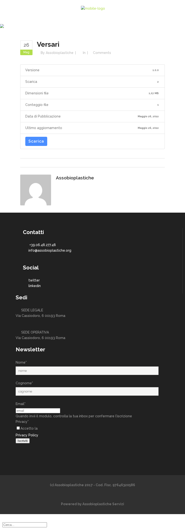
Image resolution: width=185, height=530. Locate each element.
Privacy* (22, 422)
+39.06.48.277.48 (42, 245)
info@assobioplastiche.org (49, 250)
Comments (102, 53)
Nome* (21, 362)
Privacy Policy (27, 435)
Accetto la (29, 428)
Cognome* (24, 383)
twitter (34, 280)
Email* (21, 404)
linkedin (34, 286)
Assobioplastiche (59, 53)
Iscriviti (23, 441)
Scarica (36, 141)
